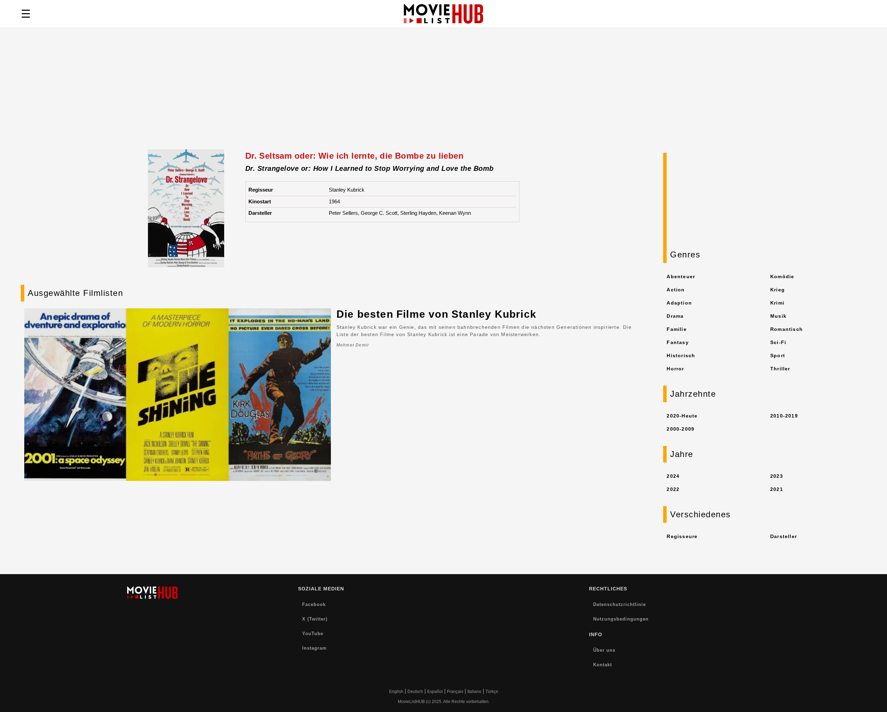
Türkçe (491, 691)
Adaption (679, 303)
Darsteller (783, 536)
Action (676, 289)
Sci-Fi (778, 342)
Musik (778, 316)
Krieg (777, 289)
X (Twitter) (314, 619)
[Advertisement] (443, 97)
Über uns (604, 650)
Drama (675, 316)
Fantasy (677, 342)
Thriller (780, 368)
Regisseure (682, 536)
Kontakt (602, 664)
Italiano (474, 691)
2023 (776, 476)
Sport (777, 355)
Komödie (782, 276)
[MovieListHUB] (443, 14)
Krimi (777, 303)
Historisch (681, 355)
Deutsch (415, 691)
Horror (675, 368)
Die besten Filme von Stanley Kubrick (436, 314)
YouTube (312, 633)
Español (435, 691)
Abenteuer (681, 276)
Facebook (314, 604)
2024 (673, 476)
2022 (673, 489)
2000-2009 (680, 429)
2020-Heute (682, 416)
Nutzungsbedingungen (621, 619)
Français (455, 691)
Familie (676, 329)
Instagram (314, 648)
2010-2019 (784, 416)
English (396, 691)
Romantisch (786, 329)
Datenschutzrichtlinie (619, 604)
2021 (776, 489)
